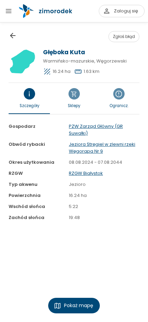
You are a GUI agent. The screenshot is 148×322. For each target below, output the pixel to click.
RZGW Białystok (86, 173)
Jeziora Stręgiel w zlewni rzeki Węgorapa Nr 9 (102, 147)
